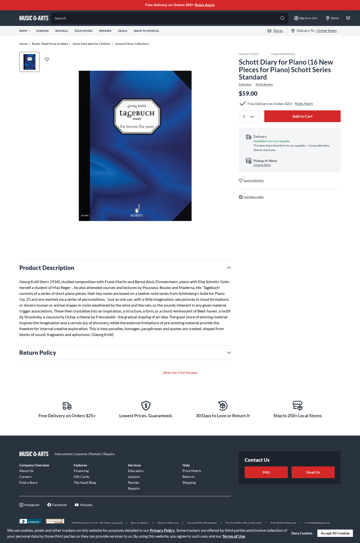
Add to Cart (302, 116)
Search (60, 18)
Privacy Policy (162, 530)
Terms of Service (168, 523)
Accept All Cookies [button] (335, 533)
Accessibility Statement (202, 523)
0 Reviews (245, 84)
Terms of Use (233, 536)
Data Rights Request (283, 523)
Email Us (313, 472)
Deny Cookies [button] (301, 533)
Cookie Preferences (317, 523)
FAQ (266, 472)
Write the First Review (180, 373)
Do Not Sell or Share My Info (244, 523)
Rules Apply (205, 5)
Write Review (264, 84)
